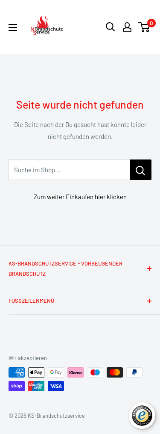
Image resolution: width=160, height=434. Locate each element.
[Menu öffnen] (13, 27)
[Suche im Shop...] (140, 169)
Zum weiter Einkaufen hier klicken (80, 197)
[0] (144, 27)
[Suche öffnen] (110, 27)
